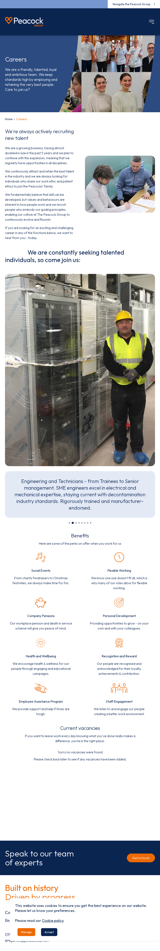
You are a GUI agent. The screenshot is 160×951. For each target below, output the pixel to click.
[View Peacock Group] (24, 21)
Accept (49, 932)
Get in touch (141, 858)
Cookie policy (53, 920)
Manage (26, 932)
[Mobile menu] (151, 21)
